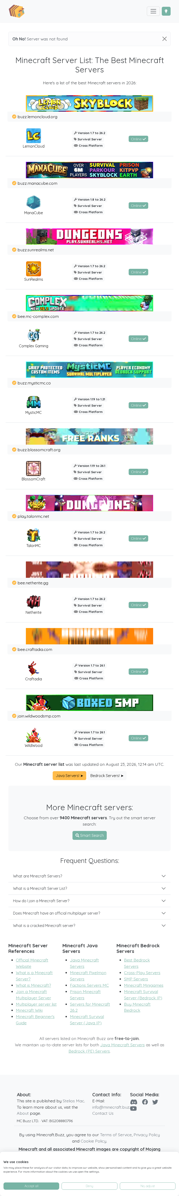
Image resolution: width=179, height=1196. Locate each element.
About (23, 1113)
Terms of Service (116, 1134)
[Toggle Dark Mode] (166, 11)
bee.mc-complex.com (38, 316)
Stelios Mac (73, 1100)
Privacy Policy (147, 1134)
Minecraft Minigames (143, 985)
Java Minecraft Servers (122, 1044)
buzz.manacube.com (37, 183)
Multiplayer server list (36, 1004)
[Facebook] (145, 1102)
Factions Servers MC (89, 985)
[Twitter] (155, 1102)
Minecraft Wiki (29, 1010)
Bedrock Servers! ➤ (107, 775)
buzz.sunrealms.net (35, 249)
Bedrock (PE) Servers (89, 1051)
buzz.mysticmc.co (34, 382)
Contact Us (103, 1113)
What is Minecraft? (33, 985)
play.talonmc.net (33, 516)
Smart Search (91, 835)
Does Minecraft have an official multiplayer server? (56, 913)
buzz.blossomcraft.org (38, 449)
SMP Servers (136, 978)
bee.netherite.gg (32, 582)
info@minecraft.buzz (111, 1107)
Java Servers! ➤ (69, 775)
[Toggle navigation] (153, 11)
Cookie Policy (93, 1140)
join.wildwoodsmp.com (38, 715)
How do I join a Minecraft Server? (41, 900)
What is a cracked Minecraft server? (44, 925)
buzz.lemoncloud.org (37, 116)
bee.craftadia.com (34, 649)
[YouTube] (133, 1108)
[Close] (164, 39)
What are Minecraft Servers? (37, 876)
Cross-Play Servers (142, 972)
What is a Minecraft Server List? (40, 888)
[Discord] (134, 1102)
